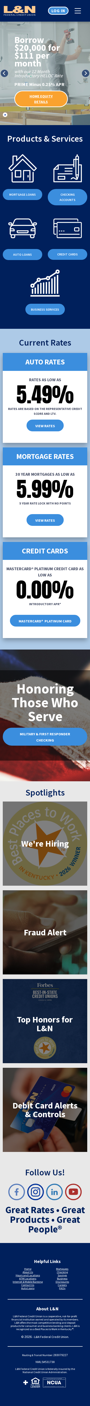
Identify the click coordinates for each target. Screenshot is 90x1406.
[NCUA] (54, 1383)
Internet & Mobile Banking (28, 1281)
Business (62, 1278)
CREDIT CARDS (67, 254)
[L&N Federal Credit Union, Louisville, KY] (22, 10)
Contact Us (27, 1285)
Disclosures (62, 1281)
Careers (62, 1285)
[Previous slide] (4, 73)
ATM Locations (27, 1278)
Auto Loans (27, 1288)
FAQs (62, 1288)
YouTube (73, 1192)
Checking (62, 1272)
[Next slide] (85, 73)
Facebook (16, 1192)
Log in (58, 10)
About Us (28, 1272)
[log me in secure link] (25, 1383)
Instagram (35, 1192)
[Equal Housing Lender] (35, 1383)
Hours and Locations (28, 1275)
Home (27, 1269)
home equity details (41, 99)
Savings (62, 1275)
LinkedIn (54, 1192)
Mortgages (62, 1269)
